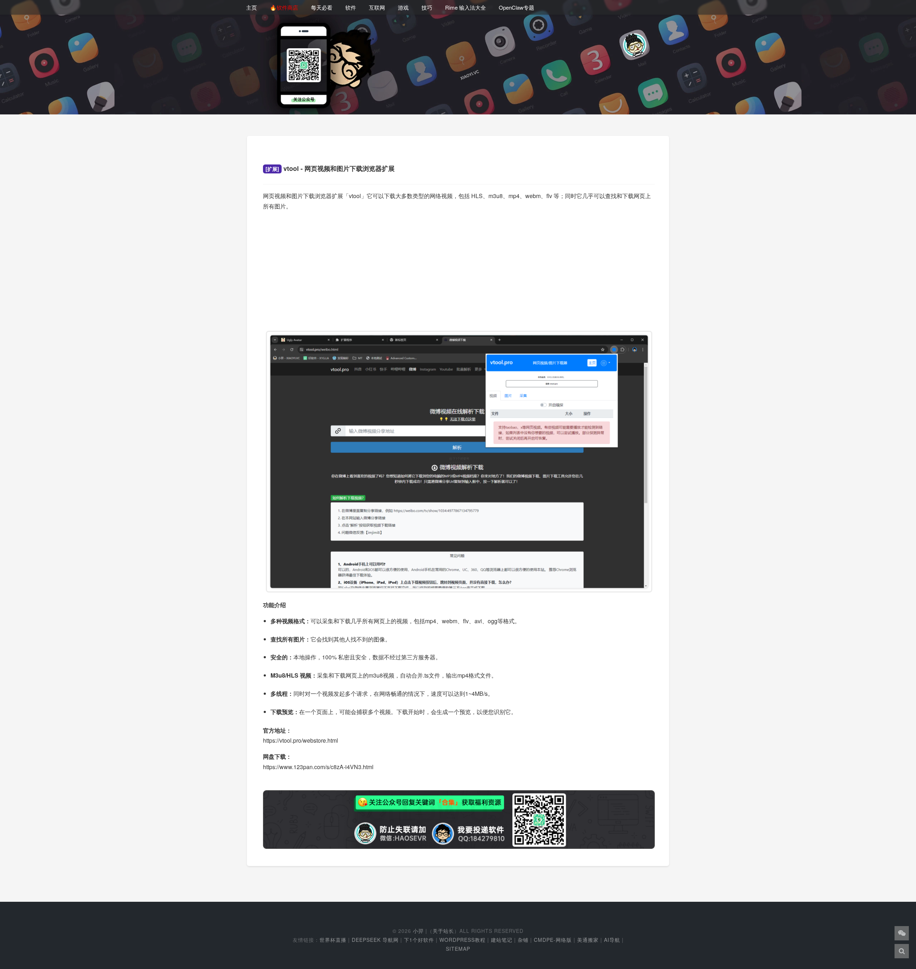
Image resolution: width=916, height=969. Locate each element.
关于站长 (443, 930)
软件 (350, 7)
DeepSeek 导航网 (375, 939)
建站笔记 (501, 939)
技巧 (427, 7)
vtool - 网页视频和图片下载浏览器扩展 (330, 168)
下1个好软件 (419, 939)
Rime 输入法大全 (465, 7)
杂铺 (523, 939)
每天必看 (321, 7)
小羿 (418, 930)
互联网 (377, 7)
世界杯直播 (333, 939)
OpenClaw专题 (516, 7)
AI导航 (612, 939)
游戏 (403, 7)
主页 (251, 7)
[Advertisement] (459, 267)
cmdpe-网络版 (553, 939)
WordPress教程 (462, 939)
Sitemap (458, 948)
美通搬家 (588, 939)
